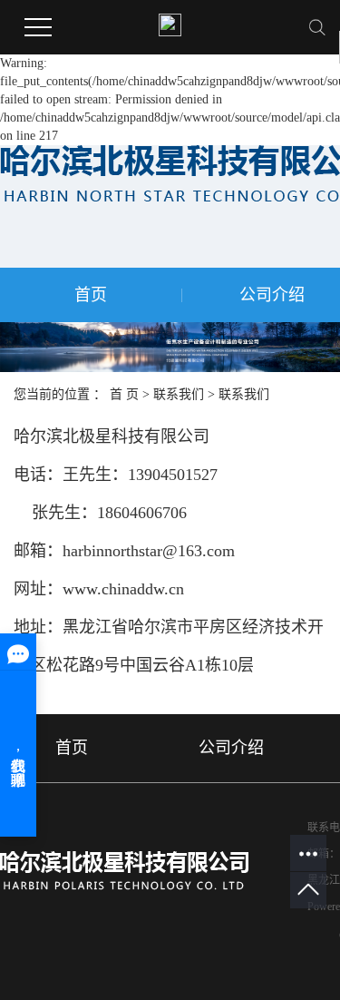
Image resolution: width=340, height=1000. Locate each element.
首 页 (124, 394)
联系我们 (178, 394)
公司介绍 (231, 748)
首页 (90, 295)
